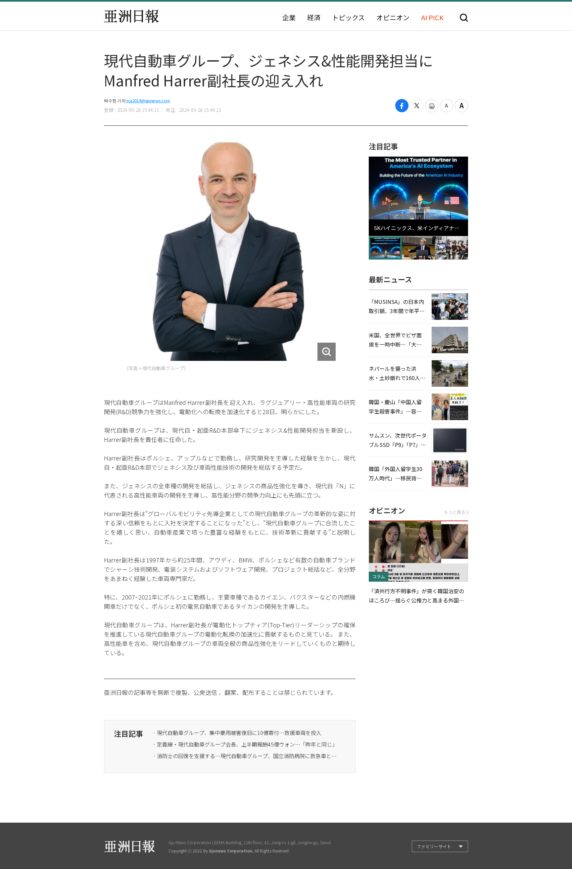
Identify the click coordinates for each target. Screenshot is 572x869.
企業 (289, 17)
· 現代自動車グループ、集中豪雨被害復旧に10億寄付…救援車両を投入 (237, 733)
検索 (464, 18)
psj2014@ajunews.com (148, 100)
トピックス (348, 17)
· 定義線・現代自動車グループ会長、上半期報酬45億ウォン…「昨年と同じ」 (245, 744)
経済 (313, 17)
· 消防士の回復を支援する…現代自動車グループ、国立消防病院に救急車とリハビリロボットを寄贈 (245, 756)
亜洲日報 (131, 16)
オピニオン (392, 17)
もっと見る (454, 512)
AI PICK (432, 17)
